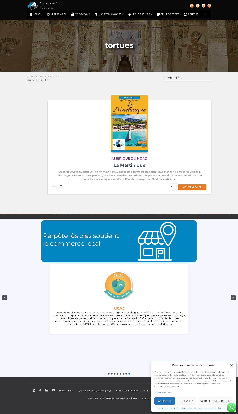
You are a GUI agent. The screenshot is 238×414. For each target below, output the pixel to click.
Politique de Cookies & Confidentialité (175, 408)
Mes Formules (58, 14)
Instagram (34, 390)
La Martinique (129, 165)
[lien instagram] (192, 6)
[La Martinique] (129, 123)
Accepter (164, 401)
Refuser (187, 401)
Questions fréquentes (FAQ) (95, 390)
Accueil (37, 14)
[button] (231, 365)
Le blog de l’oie (141, 14)
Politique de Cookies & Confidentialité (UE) (112, 398)
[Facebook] (198, 6)
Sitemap (146, 398)
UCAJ (119, 308)
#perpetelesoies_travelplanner (155, 171)
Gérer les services (163, 392)
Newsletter (66, 390)
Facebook (40, 390)
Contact (193, 14)
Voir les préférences (215, 401)
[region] (119, 298)
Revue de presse (170, 14)
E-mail (53, 390)
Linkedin (47, 390)
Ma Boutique (82, 14)
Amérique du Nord (129, 158)
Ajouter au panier (192, 187)
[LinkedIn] (203, 6)
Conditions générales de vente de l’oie (139, 390)
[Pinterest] (209, 6)
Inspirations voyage (110, 14)
